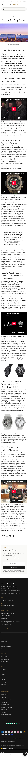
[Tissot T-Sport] (2, 755)
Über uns (3, 697)
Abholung (3, 682)
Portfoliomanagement (6, 714)
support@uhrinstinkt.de (8, 605)
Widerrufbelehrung (4, 738)
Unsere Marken (4, 649)
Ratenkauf (3, 677)
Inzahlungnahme (5, 659)
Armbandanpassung (6, 699)
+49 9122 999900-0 (8, 600)
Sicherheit (3, 669)
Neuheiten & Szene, (21, 15)
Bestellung (3, 672)
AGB (10, 738)
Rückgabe (3, 684)
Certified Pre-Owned (6, 646)
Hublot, (14, 15)
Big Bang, (9, 15)
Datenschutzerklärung (10, 571)
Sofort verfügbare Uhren (7, 644)
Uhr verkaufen (4, 656)
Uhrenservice (4, 702)
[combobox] (14, 9)
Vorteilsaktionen (5, 704)
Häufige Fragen (4, 694)
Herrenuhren (4, 639)
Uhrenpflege (4, 712)
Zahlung (3, 674)
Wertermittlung (4, 661)
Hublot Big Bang (15, 288)
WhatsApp (5, 603)
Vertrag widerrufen (11, 741)
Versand (3, 679)
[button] (25, 4)
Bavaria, (4, 15)
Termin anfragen (5, 628)
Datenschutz (15, 738)
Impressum (21, 738)
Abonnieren (14, 567)
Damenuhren (4, 641)
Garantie (3, 687)
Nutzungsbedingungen (20, 571)
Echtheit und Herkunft (6, 707)
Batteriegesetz (4, 741)
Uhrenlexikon (4, 709)
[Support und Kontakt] (25, 754)
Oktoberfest (14, 16)
